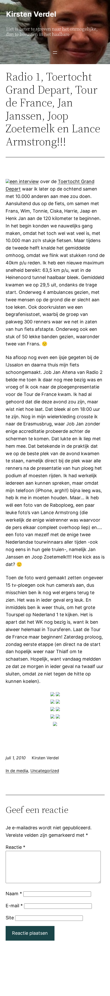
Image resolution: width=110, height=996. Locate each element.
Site (10, 917)
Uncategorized (44, 770)
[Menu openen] (55, 52)
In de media (17, 770)
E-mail (14, 905)
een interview (24, 181)
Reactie (15, 847)
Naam (14, 893)
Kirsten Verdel (31, 14)
